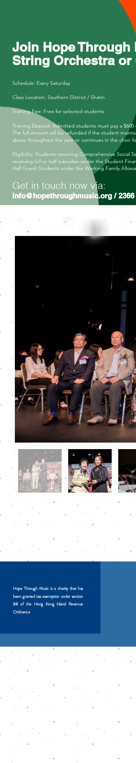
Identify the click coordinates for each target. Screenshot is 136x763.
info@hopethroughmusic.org (62, 195)
